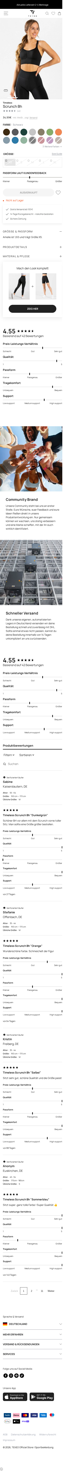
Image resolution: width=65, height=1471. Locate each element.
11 (41, 1291)
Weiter (49, 1291)
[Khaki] (39, 132)
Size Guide (54, 153)
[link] (56, 13)
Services (9, 1354)
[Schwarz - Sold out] (31, 140)
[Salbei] (23, 140)
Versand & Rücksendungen (21, 1344)
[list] (31, 58)
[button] (6, 13)
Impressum (9, 1440)
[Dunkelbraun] (6, 132)
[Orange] (56, 132)
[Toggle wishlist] (55, 193)
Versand (33, 117)
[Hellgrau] (31, 132)
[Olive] (47, 132)
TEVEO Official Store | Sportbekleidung (32, 1447)
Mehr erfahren (13, 1334)
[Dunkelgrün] (23, 132)
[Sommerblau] (14, 140)
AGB (5, 1434)
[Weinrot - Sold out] (39, 140)
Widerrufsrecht (47, 1434)
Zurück (13, 1291)
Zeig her (31, 307)
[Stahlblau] (6, 140)
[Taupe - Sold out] (56, 140)
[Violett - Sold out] (47, 140)
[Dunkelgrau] (14, 132)
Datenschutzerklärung (23, 1434)
